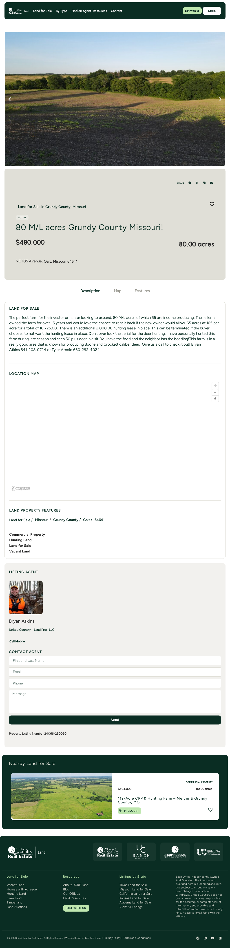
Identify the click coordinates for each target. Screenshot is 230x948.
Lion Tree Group (93, 938)
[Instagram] (205, 938)
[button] (9, 99)
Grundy (51, 207)
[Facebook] (198, 938)
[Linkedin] (220, 938)
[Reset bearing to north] (215, 398)
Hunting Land (20, 540)
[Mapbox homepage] (20, 488)
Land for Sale (20, 545)
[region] (115, 436)
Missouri (59, 261)
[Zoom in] (215, 385)
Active (22, 217)
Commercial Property (27, 534)
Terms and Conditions (137, 937)
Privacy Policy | (113, 937)
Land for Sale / (21, 520)
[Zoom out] (215, 392)
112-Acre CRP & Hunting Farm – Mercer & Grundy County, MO (162, 800)
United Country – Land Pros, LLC (31, 630)
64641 (72, 261)
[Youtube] (213, 938)
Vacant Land (19, 551)
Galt (47, 261)
